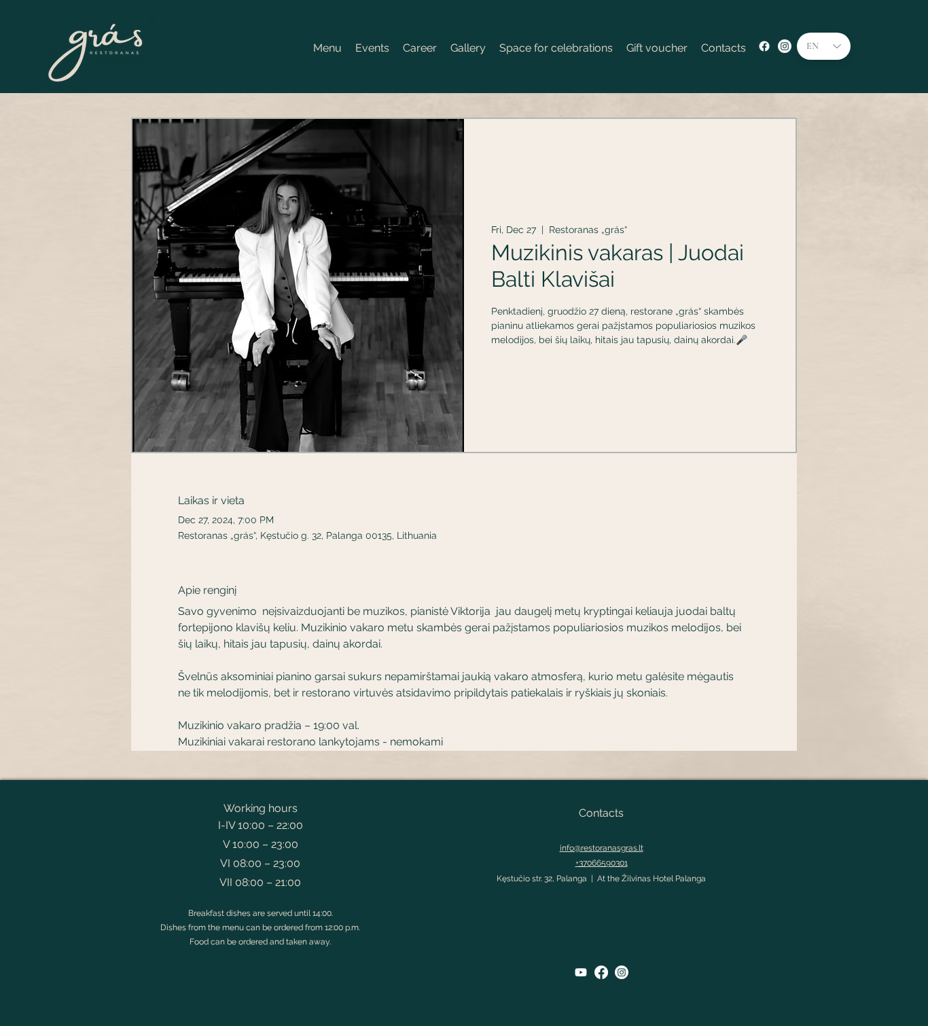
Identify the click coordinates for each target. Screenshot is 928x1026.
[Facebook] (764, 46)
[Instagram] (784, 46)
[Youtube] (581, 972)
